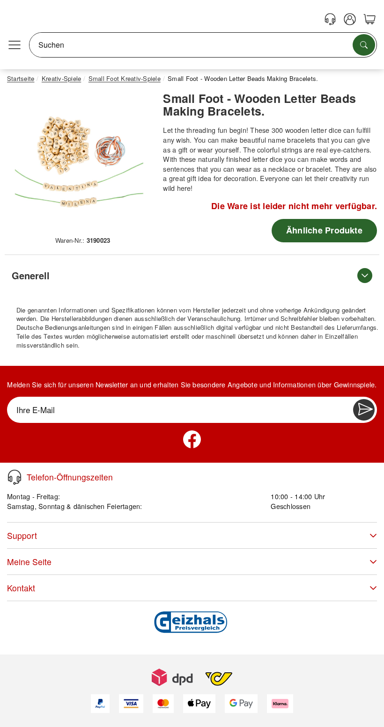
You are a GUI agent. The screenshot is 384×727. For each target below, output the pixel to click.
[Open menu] (14, 45)
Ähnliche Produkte (324, 230)
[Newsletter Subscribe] (364, 410)
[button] (79, 162)
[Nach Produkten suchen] (364, 45)
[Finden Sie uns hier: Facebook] (192, 439)
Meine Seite (29, 561)
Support (22, 535)
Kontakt (21, 588)
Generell (31, 275)
